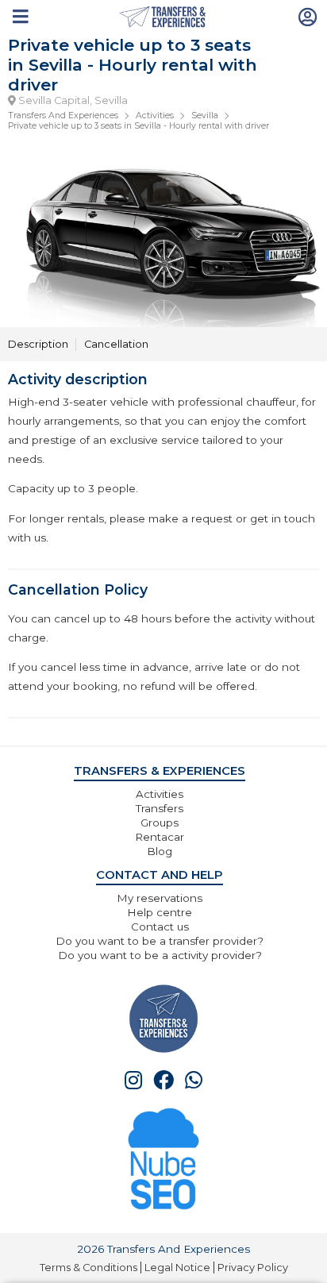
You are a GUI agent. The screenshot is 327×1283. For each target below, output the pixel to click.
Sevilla (204, 115)
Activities (155, 115)
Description (38, 344)
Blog (159, 851)
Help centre (159, 912)
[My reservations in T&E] (307, 16)
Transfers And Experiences (63, 115)
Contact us (160, 926)
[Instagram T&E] (133, 1080)
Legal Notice (177, 1267)
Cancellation (116, 344)
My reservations (159, 898)
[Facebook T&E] (163, 1080)
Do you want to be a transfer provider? (160, 940)
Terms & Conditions (88, 1267)
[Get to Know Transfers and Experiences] (163, 1018)
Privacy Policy (252, 1267)
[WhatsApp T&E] (193, 1080)
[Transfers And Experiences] (164, 17)
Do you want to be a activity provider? (160, 955)
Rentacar (159, 836)
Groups (159, 822)
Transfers (159, 808)
